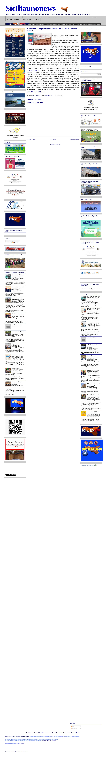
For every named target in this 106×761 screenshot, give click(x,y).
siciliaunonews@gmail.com (90, 289)
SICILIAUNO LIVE (26, 19)
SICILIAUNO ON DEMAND (13, 19)
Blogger (77, 732)
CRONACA (26, 17)
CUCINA (69, 17)
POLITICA (18, 17)
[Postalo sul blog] (57, 95)
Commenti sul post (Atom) (55, 144)
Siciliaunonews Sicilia (84, 465)
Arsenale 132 (35, 71)
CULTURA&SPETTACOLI (38, 17)
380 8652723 (40, 92)
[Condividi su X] (59, 95)
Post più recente (31, 139)
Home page (53, 139)
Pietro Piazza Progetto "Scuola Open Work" (16, 325)
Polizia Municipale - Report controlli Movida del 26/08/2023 (93, 346)
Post (73, 726)
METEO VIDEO (83, 17)
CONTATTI (36, 19)
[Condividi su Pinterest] (61, 95)
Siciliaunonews (30, 8)
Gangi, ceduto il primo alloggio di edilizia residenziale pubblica (16, 345)
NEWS (75, 17)
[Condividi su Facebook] (60, 95)
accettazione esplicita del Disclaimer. (48, 740)
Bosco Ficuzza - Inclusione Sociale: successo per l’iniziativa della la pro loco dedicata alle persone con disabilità (17, 334)
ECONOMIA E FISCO (52, 17)
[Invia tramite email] (56, 95)
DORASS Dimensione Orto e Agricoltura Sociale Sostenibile (89, 129)
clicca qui (22, 743)
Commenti (74, 728)
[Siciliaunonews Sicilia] (95, 465)
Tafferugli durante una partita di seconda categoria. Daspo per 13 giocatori (93, 385)
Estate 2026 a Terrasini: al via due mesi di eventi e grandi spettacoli (17, 288)
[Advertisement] (16, 586)
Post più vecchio (74, 139)
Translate (16, 242)
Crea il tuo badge (92, 465)
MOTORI (62, 17)
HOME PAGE (10, 17)
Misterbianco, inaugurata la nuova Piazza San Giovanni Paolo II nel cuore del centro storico (17, 315)
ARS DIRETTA (94, 17)
